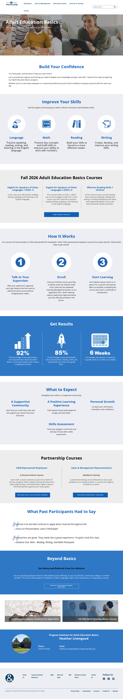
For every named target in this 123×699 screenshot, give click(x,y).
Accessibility (87, 691)
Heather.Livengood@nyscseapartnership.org (77, 649)
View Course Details (61, 214)
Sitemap (115, 691)
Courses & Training (76, 3)
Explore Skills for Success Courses (32, 495)
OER (70, 675)
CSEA (52, 675)
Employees (28, 3)
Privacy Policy (75, 691)
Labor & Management (42, 3)
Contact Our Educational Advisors (61, 586)
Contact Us (106, 691)
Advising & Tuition (59, 3)
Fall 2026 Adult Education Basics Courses (97, 619)
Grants (26, 11)
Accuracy (96, 691)
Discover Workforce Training (90, 495)
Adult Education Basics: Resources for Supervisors (35, 619)
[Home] (9, 678)
